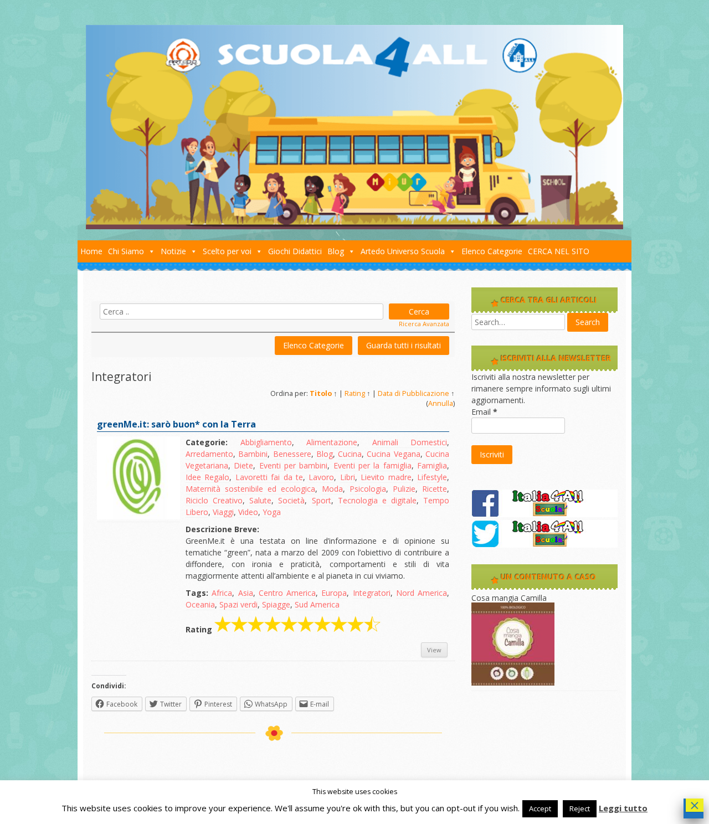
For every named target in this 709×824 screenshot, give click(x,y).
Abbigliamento (266, 442)
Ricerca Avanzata (424, 324)
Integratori (372, 593)
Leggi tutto (623, 807)
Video (248, 512)
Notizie (173, 251)
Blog (335, 251)
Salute (260, 500)
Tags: (197, 593)
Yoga (272, 512)
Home (91, 251)
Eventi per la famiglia (372, 465)
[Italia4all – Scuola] (354, 226)
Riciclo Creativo (214, 500)
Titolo (321, 393)
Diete (243, 465)
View (434, 650)
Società (291, 500)
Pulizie (404, 488)
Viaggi (223, 512)
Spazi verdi (238, 604)
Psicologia (368, 488)
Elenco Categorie (491, 251)
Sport (321, 500)
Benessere (292, 454)
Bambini (253, 454)
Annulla (440, 403)
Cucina (350, 454)
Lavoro (321, 477)
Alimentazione (331, 442)
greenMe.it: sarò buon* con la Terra (176, 424)
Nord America (421, 593)
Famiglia (432, 465)
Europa (334, 593)
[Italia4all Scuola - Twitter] (544, 544)
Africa (222, 593)
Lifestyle (432, 477)
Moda (332, 488)
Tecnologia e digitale (377, 500)
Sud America (317, 604)
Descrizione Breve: (222, 529)
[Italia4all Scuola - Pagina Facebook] (544, 514)
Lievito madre (386, 477)
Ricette (434, 488)
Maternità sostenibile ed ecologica (250, 488)
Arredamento (209, 454)
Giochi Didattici (295, 251)
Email (484, 411)
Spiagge (276, 604)
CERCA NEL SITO (558, 251)
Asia (245, 593)
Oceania (200, 604)
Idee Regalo (207, 477)
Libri (347, 477)
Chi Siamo (126, 251)
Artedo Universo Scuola (403, 251)
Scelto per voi (227, 251)
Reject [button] (579, 808)
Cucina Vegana (393, 454)
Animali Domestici (410, 442)
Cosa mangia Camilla (509, 598)
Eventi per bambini (293, 465)
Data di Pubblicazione (413, 393)
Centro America (287, 593)
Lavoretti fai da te (269, 477)
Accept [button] (540, 808)
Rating (355, 393)
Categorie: (207, 442)
